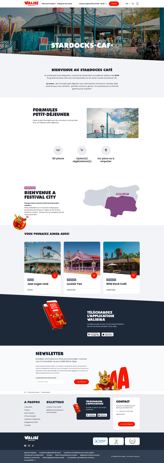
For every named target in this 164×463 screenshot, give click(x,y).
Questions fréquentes (32, 419)
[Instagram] (29, 446)
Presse (26, 410)
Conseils (27, 425)
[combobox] (93, 4)
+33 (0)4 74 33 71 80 (126, 411)
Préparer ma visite (64, 4)
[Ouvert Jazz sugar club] (42, 268)
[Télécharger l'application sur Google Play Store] (93, 334)
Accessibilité (28, 460)
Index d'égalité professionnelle (53, 458)
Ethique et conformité (32, 458)
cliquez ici (74, 370)
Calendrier (28, 407)
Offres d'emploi (30, 416)
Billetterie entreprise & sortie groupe (55, 411)
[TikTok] (33, 446)
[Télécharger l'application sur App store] (108, 334)
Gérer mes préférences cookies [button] (66, 455)
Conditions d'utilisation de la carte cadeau (79, 453)
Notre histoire (29, 413)
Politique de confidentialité (33, 455)
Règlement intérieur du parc (90, 455)
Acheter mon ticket (54, 407)
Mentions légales (30, 453)
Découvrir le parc (49, 4)
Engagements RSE (31, 422)
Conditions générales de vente (50, 453)
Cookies (49, 455)
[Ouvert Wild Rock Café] (121, 268)
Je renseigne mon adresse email (46, 378)
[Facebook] (25, 446)
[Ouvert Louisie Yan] (82, 268)
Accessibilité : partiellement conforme (80, 458)
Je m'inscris (81, 382)
